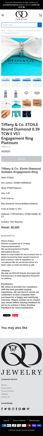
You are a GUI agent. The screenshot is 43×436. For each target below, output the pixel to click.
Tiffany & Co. (6, 147)
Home (3, 31)
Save (16, 315)
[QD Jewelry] (22, 15)
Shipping (4, 394)
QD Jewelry (17, 430)
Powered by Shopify (28, 430)
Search (6, 420)
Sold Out (21, 159)
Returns (4, 385)
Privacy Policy (6, 388)
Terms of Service (7, 391)
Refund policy (34, 420)
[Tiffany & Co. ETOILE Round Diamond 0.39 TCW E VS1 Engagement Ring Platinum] (6, 83)
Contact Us (5, 397)
